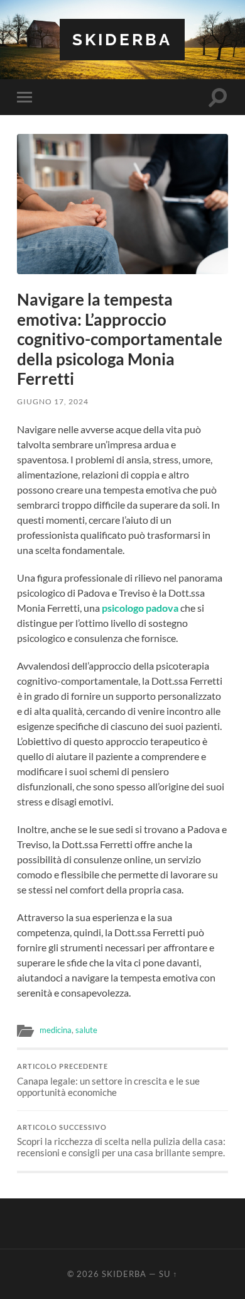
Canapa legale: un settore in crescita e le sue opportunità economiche (108, 1080)
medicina (56, 1030)
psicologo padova (140, 608)
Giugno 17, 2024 (53, 401)
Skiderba (122, 39)
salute (86, 1030)
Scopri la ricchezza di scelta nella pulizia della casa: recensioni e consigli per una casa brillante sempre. (121, 1141)
